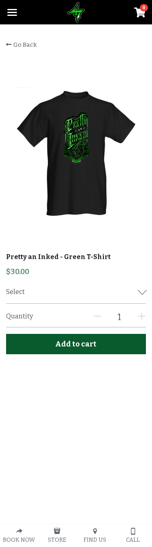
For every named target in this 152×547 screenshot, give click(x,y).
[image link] (76, 11)
